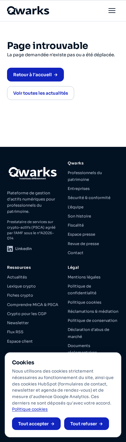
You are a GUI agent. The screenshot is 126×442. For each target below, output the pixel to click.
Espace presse (81, 234)
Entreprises (79, 188)
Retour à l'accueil (32, 74)
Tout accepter (33, 423)
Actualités (17, 277)
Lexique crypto (21, 286)
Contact (76, 252)
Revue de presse (83, 243)
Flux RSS (15, 331)
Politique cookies (84, 302)
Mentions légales (84, 277)
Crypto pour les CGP (26, 313)
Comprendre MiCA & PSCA (32, 304)
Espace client (20, 341)
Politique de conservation (92, 320)
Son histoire (79, 216)
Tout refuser (83, 423)
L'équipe (76, 207)
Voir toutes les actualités (40, 93)
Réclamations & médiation (93, 311)
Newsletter (18, 322)
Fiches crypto (20, 295)
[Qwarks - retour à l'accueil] (28, 10)
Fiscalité (76, 225)
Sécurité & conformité (89, 197)
